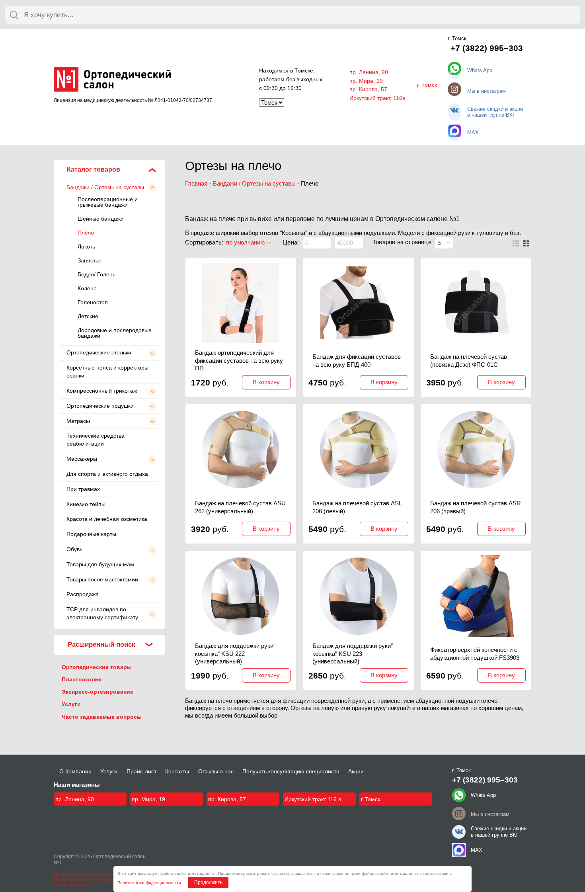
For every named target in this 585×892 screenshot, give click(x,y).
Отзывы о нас (216, 771)
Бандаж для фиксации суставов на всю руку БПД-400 (356, 360)
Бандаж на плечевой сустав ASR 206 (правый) (475, 507)
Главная (196, 183)
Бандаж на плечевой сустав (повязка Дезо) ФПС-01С (468, 360)
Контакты (177, 771)
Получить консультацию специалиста (290, 771)
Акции (356, 771)
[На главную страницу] (112, 82)
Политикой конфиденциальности (149, 882)
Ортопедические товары (97, 667)
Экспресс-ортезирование (97, 692)
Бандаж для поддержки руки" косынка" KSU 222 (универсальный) (235, 653)
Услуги (71, 704)
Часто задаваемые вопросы (102, 717)
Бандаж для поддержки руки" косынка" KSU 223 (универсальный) (352, 653)
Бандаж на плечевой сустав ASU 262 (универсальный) (240, 507)
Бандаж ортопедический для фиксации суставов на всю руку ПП (239, 360)
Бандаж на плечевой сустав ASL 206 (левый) (357, 507)
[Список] (526, 243)
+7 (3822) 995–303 (486, 48)
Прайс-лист (141, 771)
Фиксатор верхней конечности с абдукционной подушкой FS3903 (474, 653)
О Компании (75, 771)
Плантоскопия (81, 679)
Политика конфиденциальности (85, 874)
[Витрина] (516, 243)
